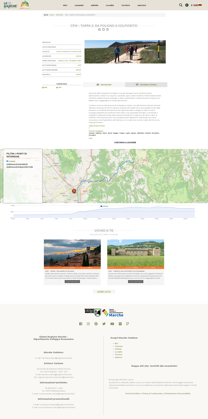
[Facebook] (80, 324)
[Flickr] (120, 324)
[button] (74, 191)
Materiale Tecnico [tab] (148, 85)
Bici (116, 344)
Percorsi (59, 15)
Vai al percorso (72, 282)
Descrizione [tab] (106, 85)
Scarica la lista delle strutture (19, 167)
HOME (51, 15)
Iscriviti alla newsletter (163, 366)
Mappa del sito (140, 366)
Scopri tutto (104, 292)
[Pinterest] (96, 324)
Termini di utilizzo (133, 394)
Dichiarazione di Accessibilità (177, 394)
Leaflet (195, 202)
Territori (118, 355)
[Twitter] (104, 324)
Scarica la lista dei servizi (17, 164)
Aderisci (118, 357)
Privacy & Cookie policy (152, 394)
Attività (118, 349)
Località (118, 352)
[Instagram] (88, 324)
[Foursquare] (127, 324)
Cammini (119, 346)
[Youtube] (112, 324)
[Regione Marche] (93, 312)
